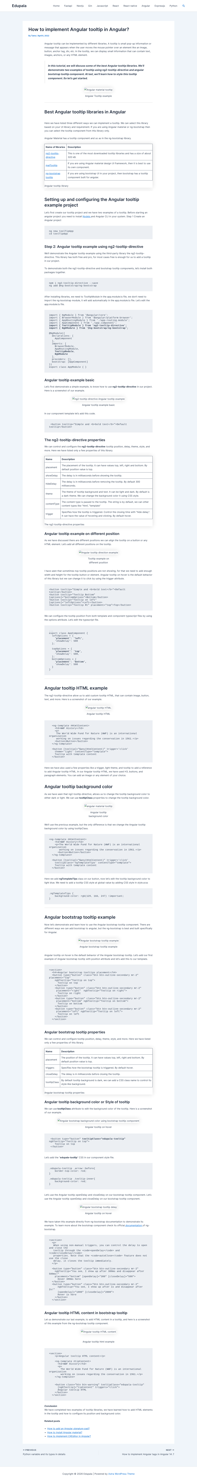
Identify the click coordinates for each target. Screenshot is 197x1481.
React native (130, 5)
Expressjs (160, 5)
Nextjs (80, 5)
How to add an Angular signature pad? (68, 1428)
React (116, 5)
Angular (146, 5)
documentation (134, 1225)
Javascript (102, 5)
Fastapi (68, 5)
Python (173, 5)
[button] (183, 6)
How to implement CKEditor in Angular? (69, 1436)
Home (56, 5)
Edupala (19, 5)
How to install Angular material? (64, 1432)
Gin (90, 5)
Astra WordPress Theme (121, 1473)
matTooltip (51, 165)
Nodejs (87, 216)
